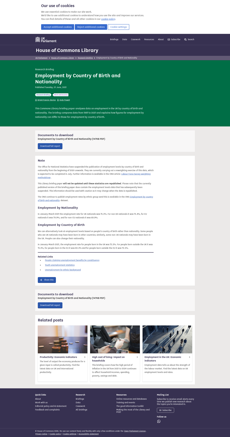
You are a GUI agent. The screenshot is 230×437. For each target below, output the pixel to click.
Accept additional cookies (58, 27)
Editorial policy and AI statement (51, 406)
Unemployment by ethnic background (63, 270)
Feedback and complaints (47, 410)
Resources (149, 39)
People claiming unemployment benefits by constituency (72, 260)
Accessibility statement (89, 434)
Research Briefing (85, 58)
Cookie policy (55, 434)
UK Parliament (41, 58)
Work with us (41, 402)
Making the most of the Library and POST (133, 411)
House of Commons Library (67, 50)
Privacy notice (41, 434)
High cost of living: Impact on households (108, 359)
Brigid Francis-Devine (47, 100)
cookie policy (108, 19)
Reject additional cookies (91, 27)
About (161, 39)
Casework (135, 39)
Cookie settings (118, 27)
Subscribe (175, 39)
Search (190, 39)
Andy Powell (64, 100)
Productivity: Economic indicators (58, 357)
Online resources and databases (131, 399)
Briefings (114, 39)
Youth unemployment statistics (60, 265)
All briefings (81, 410)
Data (124, 39)
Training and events (125, 402)
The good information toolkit (130, 406)
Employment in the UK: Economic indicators (163, 359)
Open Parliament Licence (135, 431)
